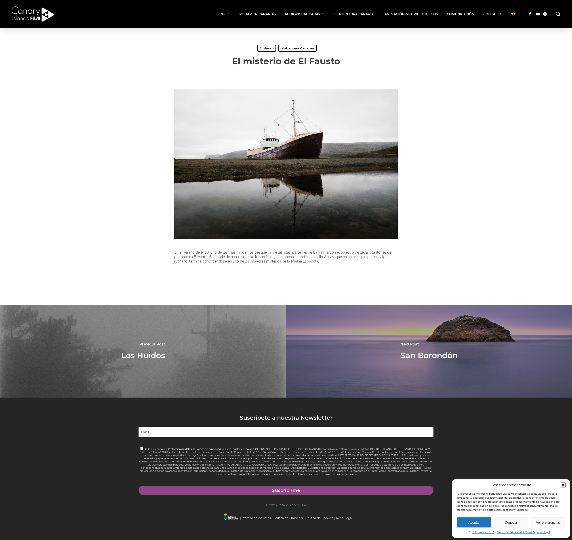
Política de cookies (483, 532)
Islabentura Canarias (298, 48)
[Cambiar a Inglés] (513, 14)
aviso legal (231, 449)
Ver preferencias (548, 522)
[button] (563, 485)
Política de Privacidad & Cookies (516, 532)
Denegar (511, 522)
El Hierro (267, 48)
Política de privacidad (208, 449)
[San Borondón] (429, 351)
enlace (353, 474)
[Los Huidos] (143, 351)
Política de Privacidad (288, 518)
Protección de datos (180, 449)
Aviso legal (543, 532)
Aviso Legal (344, 518)
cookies (249, 449)
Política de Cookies (319, 518)
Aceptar (474, 522)
